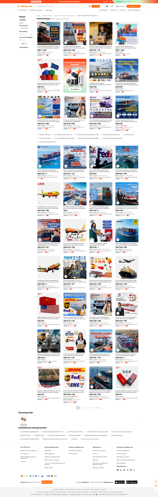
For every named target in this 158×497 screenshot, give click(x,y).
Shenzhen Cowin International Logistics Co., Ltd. (100, 90)
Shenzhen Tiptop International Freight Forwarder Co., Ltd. (126, 177)
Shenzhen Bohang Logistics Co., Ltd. (124, 90)
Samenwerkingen (121, 463)
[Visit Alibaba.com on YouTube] (131, 470)
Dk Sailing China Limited (43, 53)
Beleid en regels (49, 467)
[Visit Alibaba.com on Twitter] (124, 470)
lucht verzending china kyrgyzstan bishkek (89, 138)
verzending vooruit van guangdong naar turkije (87, 134)
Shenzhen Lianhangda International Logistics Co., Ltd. (74, 177)
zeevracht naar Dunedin (45, 138)
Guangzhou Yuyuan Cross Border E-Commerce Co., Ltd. (100, 287)
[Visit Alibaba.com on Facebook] (118, 470)
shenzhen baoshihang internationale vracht (53, 431)
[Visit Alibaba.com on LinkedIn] (121, 470)
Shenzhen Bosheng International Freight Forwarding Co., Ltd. (100, 53)
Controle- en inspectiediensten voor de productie (55, 463)
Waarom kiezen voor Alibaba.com (29, 450)
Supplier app (85, 482)
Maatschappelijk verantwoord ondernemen (28, 457)
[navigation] (26, 212)
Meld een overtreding (98, 467)
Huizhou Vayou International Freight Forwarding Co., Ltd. (74, 53)
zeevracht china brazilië (45, 134)
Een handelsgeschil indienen (100, 456)
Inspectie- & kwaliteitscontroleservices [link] (87, 15)
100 (98, 407)
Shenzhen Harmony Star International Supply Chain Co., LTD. (48, 90)
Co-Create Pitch (25, 453)
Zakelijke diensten (47, 15)
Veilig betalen (48, 450)
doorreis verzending (25, 435)
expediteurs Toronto (39, 435)
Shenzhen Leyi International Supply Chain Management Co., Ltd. (48, 214)
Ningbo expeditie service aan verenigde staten (96, 435)
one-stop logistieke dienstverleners (47, 141)
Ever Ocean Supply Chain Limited (45, 250)
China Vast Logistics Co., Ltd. (122, 53)
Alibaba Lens (24, 482)
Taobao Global (85, 489)
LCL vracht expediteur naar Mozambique (64, 138)
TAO (92, 489)
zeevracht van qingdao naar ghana (57, 435)
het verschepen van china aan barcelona (122, 431)
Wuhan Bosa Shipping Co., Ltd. (71, 214)
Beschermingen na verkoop (52, 460)
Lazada (79, 489)
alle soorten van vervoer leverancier (90, 439)
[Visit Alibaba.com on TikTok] (134, 470)
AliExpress (55, 489)
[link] (156, 481)
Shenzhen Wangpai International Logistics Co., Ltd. (100, 250)
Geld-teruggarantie (49, 453)
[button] (90, 6)
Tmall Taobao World (71, 489)
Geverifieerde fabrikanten (75, 450)
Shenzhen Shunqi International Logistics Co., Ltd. (100, 177)
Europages (103, 489)
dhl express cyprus (129, 134)
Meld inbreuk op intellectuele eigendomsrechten (100, 463)
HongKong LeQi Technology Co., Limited (47, 177)
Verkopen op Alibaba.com (123, 450)
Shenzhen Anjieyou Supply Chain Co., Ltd (73, 127)
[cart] (112, 6)
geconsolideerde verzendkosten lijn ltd (30, 439)
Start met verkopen (122, 453)
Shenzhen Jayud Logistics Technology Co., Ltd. (74, 287)
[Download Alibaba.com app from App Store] (120, 482)
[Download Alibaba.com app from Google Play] (131, 482)
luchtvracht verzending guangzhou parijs (112, 138)
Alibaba (38, 15)
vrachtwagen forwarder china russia (63, 134)
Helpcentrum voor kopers (99, 450)
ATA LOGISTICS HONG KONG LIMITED (125, 287)
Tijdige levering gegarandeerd (52, 456)
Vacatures (23, 461)
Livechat (95, 453)
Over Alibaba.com (25, 447)
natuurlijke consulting (117, 435)
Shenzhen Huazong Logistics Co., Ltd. (125, 214)
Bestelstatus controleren (123, 456)
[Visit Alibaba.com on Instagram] (128, 470)
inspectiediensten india (75, 435)
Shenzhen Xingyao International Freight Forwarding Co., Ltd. (74, 250)
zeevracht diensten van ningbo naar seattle (98, 431)
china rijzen (74, 439)
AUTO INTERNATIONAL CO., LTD (123, 250)
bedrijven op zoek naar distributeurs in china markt (55, 439)
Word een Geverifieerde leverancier (126, 460)
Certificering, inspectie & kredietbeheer (65, 15)
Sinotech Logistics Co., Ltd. (122, 128)
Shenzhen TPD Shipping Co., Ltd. (45, 127)
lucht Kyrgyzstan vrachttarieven (75, 431)
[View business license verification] (94, 494)
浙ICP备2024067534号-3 (121, 494)
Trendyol (96, 489)
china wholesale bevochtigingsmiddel (29, 431)
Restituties (95, 460)
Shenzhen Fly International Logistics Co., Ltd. (100, 214)
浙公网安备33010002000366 (106, 494)
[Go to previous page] (74, 407)
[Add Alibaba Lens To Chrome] (46, 482)
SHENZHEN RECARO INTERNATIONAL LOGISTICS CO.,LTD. (48, 287)
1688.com (62, 489)
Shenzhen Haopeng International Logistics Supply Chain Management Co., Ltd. (100, 127)
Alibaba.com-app (108, 482)
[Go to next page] (101, 407)
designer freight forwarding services (111, 134)
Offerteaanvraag (73, 453)
